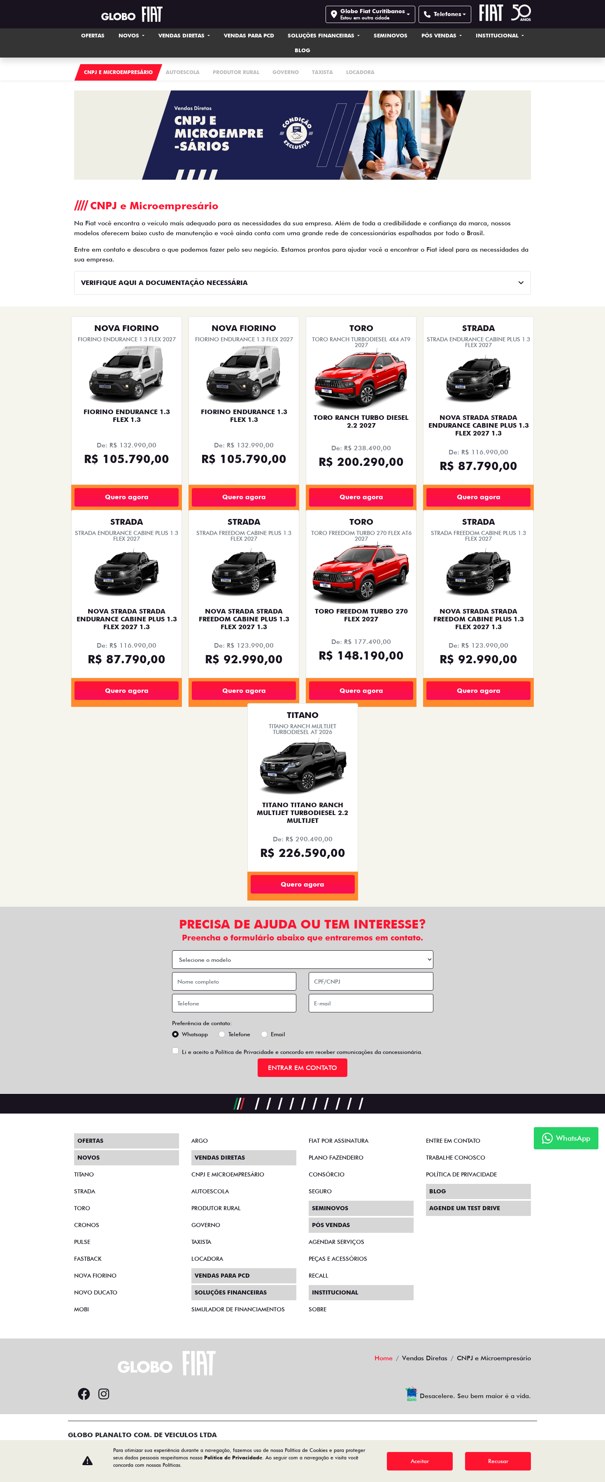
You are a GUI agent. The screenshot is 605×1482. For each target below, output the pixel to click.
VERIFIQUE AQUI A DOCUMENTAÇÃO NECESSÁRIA (164, 283)
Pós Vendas (439, 35)
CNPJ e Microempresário (227, 1174)
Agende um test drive (464, 1208)
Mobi (81, 1309)
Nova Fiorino (95, 1275)
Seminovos (390, 35)
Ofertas (93, 35)
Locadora (207, 1258)
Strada (84, 1191)
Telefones (447, 14)
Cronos (86, 1225)
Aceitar (420, 1461)
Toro (82, 1208)
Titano (84, 1174)
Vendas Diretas (182, 35)
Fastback (88, 1258)
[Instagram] (104, 1394)
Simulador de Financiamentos (238, 1309)
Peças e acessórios (338, 1258)
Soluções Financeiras (322, 35)
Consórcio (326, 1174)
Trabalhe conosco (455, 1157)
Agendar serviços (336, 1242)
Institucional (498, 35)
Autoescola (210, 1191)
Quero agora (127, 497)
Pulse (82, 1242)
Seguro (320, 1191)
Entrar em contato (302, 1068)
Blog (302, 50)
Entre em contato (453, 1140)
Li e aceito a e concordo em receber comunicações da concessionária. (302, 1052)
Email (278, 1034)
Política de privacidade (461, 1174)
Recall (318, 1275)
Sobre (317, 1309)
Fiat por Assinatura (338, 1140)
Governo (205, 1225)
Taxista (201, 1242)
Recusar (498, 1461)
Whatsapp (195, 1034)
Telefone (239, 1034)
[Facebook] (84, 1394)
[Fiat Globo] (132, 14)
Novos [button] (130, 35)
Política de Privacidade (244, 1052)
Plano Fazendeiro (336, 1157)
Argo (199, 1140)
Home (384, 1358)
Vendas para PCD (249, 35)
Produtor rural (216, 1208)
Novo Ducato (95, 1292)
